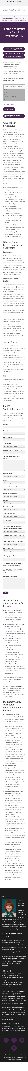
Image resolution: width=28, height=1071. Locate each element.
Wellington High (16, 236)
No (5, 572)
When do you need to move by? (13, 450)
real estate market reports (17, 1014)
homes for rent (20, 1012)
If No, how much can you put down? (13, 535)
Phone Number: (8, 431)
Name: (5, 424)
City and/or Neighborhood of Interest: (11, 457)
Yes (6, 567)
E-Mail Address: (8, 437)
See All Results (9, 109)
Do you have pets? (9, 548)
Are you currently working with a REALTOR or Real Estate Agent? (12, 564)
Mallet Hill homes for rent (12, 664)
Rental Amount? (8, 520)
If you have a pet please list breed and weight (13, 556)
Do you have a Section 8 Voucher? (13, 541)
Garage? (5, 500)
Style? (5, 480)
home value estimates (17, 1026)
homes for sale (10, 1012)
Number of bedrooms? (10, 487)
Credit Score (7, 443)
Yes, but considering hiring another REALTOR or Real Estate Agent (12, 570)
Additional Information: (10, 576)
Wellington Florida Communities (13, 16)
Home (3, 16)
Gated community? (9, 513)
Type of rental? (7, 473)
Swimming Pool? (8, 507)
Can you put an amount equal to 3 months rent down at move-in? (13, 527)
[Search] (4, 99)
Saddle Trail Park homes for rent (14, 650)
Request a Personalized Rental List (12, 115)
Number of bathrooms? (10, 493)
